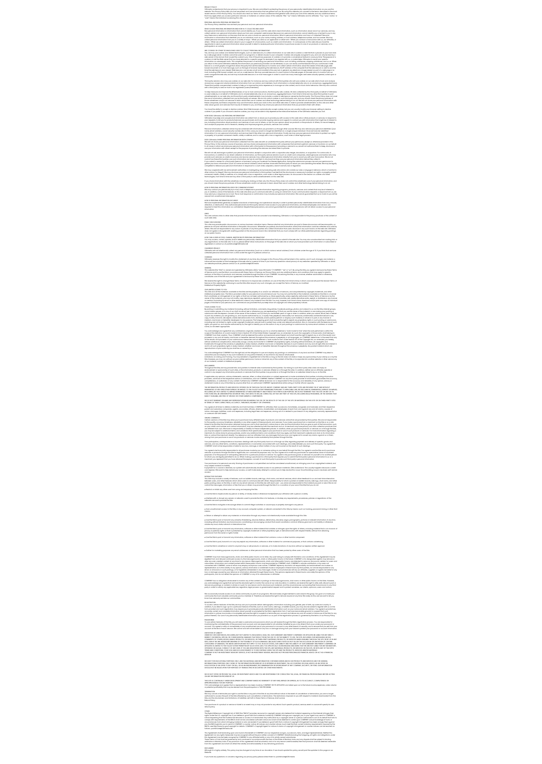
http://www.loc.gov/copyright (224, 726)
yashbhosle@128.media (249, 263)
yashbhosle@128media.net (237, 244)
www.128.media (265, 270)
